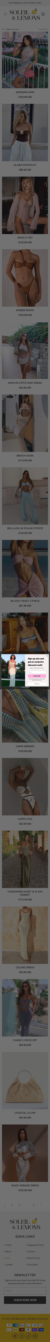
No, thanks (37, 684)
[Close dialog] (47, 656)
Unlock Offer (37, 676)
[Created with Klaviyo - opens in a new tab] (25, 687)
